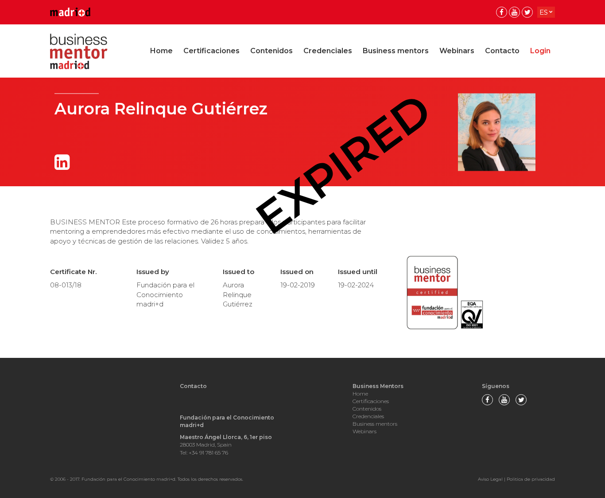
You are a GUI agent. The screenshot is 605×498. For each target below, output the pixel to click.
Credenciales (327, 51)
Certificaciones (211, 51)
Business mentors (396, 51)
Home (161, 51)
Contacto (502, 51)
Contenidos (271, 51)
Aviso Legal (490, 479)
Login (540, 51)
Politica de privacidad (531, 479)
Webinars (456, 51)
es (543, 12)
